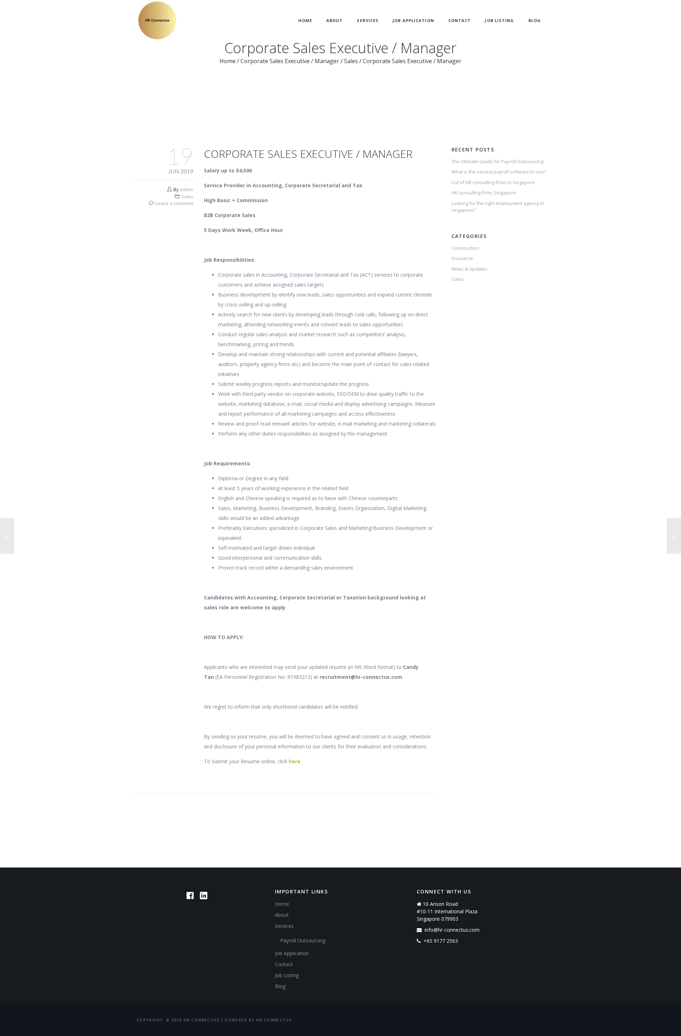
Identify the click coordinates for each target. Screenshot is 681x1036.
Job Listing (499, 20)
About (334, 20)
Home (305, 20)
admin (186, 189)
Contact (459, 20)
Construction (465, 248)
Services (367, 20)
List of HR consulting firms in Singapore (493, 182)
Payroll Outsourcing (302, 940)
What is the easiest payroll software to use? (499, 171)
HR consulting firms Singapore (484, 192)
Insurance (462, 258)
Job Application (413, 20)
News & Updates (469, 269)
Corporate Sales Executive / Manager (289, 61)
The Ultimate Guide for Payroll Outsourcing (497, 161)
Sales (351, 61)
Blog (534, 20)
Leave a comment (174, 203)
